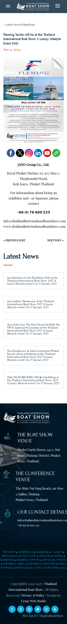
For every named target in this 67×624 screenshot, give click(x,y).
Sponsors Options (55, 559)
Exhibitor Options (28, 559)
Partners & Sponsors (42, 563)
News (5, 556)
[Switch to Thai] (8, 6)
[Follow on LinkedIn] (54, 609)
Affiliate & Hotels (51, 556)
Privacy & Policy (33, 595)
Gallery (56, 552)
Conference (25, 552)
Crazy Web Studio (33, 601)
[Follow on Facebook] (12, 609)
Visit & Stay (29, 556)
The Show (9, 552)
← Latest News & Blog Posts (19, 24)
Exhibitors (7, 559)
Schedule (42, 552)
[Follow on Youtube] (37, 609)
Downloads (22, 567)
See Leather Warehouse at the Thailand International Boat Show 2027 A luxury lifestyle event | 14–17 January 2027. (30, 304)
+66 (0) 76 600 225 (28, 525)
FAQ (63, 567)
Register (52, 567)
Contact (39, 567)
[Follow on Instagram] (29, 609)
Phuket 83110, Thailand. (32, 500)
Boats (14, 556)
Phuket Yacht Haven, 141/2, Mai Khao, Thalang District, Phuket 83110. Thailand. (38, 455)
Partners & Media (14, 563)
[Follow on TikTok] (46, 609)
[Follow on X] (20, 609)
